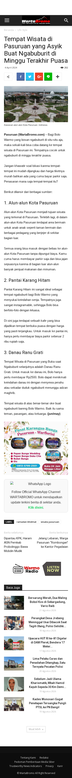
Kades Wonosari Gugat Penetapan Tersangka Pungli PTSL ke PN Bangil (47, 703)
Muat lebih (35, 729)
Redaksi (44, 757)
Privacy (50, 766)
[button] (66, 20)
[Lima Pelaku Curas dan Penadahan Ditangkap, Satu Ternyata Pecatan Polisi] (14, 663)
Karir (60, 766)
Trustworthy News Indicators (25, 766)
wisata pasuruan (50, 521)
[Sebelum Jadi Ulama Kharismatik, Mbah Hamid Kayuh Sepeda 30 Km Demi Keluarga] (14, 684)
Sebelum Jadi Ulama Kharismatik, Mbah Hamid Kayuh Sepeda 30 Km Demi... (47, 683)
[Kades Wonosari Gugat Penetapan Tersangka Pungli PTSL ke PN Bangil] (14, 704)
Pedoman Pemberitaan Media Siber (34, 762)
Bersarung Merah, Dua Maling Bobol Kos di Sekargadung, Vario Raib (47, 602)
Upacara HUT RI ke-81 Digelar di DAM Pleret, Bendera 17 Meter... (47, 642)
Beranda (9, 30)
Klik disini (35, 507)
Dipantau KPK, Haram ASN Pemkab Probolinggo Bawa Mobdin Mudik (18, 545)
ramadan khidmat (26, 521)
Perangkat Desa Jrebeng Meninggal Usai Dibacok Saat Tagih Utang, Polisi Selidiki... (48, 622)
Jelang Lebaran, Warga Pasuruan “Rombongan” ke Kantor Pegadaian (52, 543)
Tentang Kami (28, 757)
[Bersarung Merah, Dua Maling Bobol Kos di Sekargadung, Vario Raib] (14, 603)
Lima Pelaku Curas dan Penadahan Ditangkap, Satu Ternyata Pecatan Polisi (47, 662)
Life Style (22, 30)
